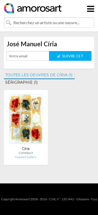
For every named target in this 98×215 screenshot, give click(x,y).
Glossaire (82, 199)
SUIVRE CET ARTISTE (72, 57)
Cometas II (26, 153)
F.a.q (94, 199)
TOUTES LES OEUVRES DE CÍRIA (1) (38, 75)
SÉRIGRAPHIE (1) (21, 82)
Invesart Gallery (26, 157)
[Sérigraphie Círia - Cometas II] (25, 120)
